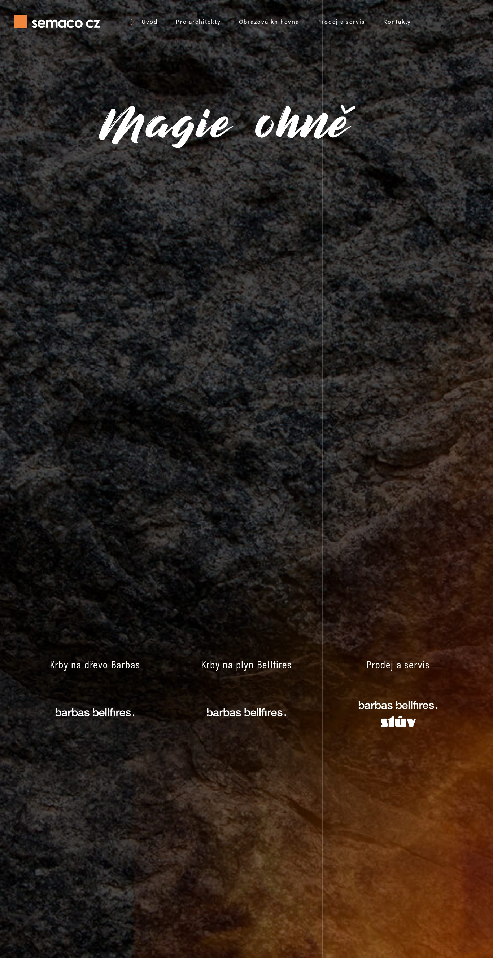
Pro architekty (198, 21)
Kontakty (397, 21)
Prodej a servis (341, 21)
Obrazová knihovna (269, 21)
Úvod (149, 21)
